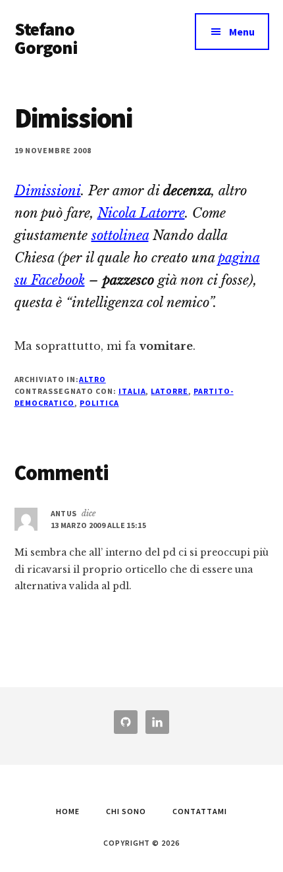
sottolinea (120, 235)
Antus (64, 513)
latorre (169, 391)
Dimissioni (47, 191)
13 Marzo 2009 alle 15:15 (99, 525)
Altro (92, 379)
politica (99, 403)
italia (132, 391)
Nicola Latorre (141, 213)
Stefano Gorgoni (46, 38)
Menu (242, 31)
